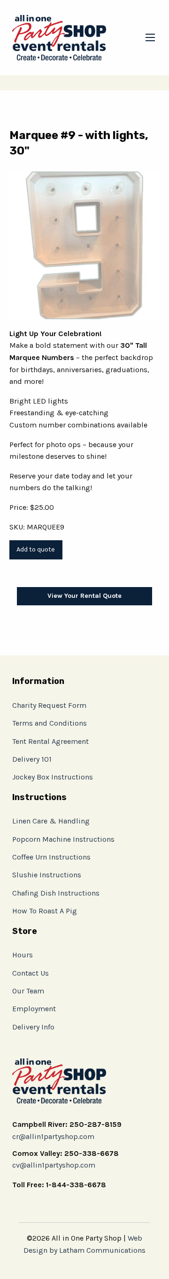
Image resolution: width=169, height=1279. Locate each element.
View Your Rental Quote (84, 596)
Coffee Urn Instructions (51, 857)
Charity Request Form (49, 705)
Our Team (28, 990)
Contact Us (30, 973)
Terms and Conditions (49, 723)
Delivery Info (33, 1026)
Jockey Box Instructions (52, 776)
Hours (22, 954)
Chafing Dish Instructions (56, 893)
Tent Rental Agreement (50, 741)
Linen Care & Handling (51, 820)
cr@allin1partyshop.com (53, 1136)
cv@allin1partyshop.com (53, 1165)
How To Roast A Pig (44, 910)
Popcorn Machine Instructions (63, 839)
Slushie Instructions (46, 874)
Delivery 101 (32, 759)
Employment (34, 1008)
